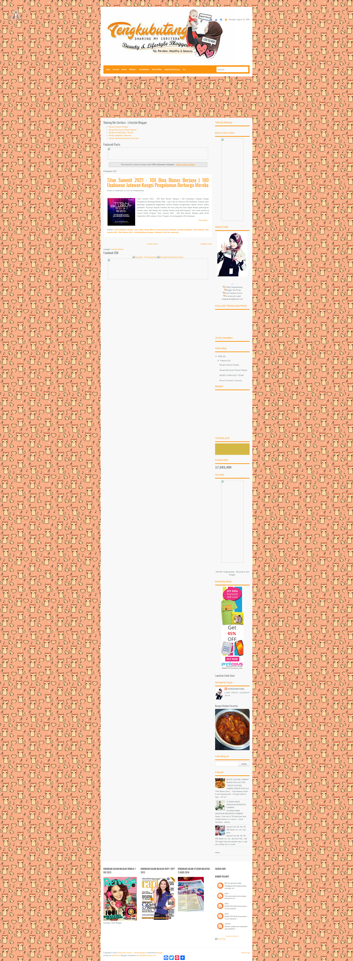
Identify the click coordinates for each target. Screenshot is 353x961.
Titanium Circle (160, 232)
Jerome (228, 924)
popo (226, 893)
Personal (116, 69)
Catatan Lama (206, 244)
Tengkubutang (236, 689)
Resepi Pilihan (157, 69)
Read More (203, 220)
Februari (223, 361)
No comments (173, 232)
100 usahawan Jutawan (124, 230)
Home (108, 69)
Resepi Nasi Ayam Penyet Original (122, 130)
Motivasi (133, 69)
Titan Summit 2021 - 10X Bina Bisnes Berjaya (136, 232)
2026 (220, 356)
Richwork (172, 230)
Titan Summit (198, 230)
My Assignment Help (233, 883)
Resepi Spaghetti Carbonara (120, 135)
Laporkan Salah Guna (225, 675)
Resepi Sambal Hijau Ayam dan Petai (124, 138)
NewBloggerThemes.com (146, 955)
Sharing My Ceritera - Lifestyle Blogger (131, 953)
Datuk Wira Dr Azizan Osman (156, 230)
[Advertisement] (176, 97)
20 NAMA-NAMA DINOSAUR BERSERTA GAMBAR (236, 805)
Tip (184, 69)
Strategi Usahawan (184, 230)
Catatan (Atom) (117, 249)
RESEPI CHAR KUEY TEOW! (121, 133)
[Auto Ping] (220, 939)
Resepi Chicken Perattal (118, 127)
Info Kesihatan (144, 69)
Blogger (232, 575)
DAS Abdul (139, 230)
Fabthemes (115, 955)
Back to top (245, 953)
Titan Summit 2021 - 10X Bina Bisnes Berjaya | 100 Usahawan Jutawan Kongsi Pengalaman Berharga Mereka (158, 182)
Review (124, 69)
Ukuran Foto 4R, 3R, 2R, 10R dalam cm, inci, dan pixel (236, 830)
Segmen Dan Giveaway (172, 69)
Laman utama (152, 244)
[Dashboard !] (16, 28)
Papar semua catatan (185, 164)
